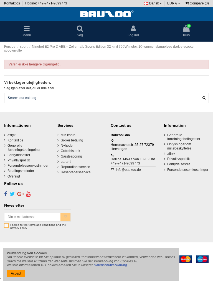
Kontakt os (12, 3)
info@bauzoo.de (128, 170)
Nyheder (67, 146)
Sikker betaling (72, 140)
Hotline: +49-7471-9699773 (46, 3)
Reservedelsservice (76, 172)
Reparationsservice (75, 167)
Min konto (68, 135)
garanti (66, 162)
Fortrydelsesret (18, 155)
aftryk (11, 135)
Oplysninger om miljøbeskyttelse (179, 146)
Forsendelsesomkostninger (28, 166)
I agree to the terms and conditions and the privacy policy (38, 226)
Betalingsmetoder (20, 171)
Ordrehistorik (70, 151)
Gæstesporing (71, 156)
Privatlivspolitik (18, 160)
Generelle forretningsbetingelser (23, 147)
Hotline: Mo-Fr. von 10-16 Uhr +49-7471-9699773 (133, 161)
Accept (16, 273)
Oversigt (13, 176)
